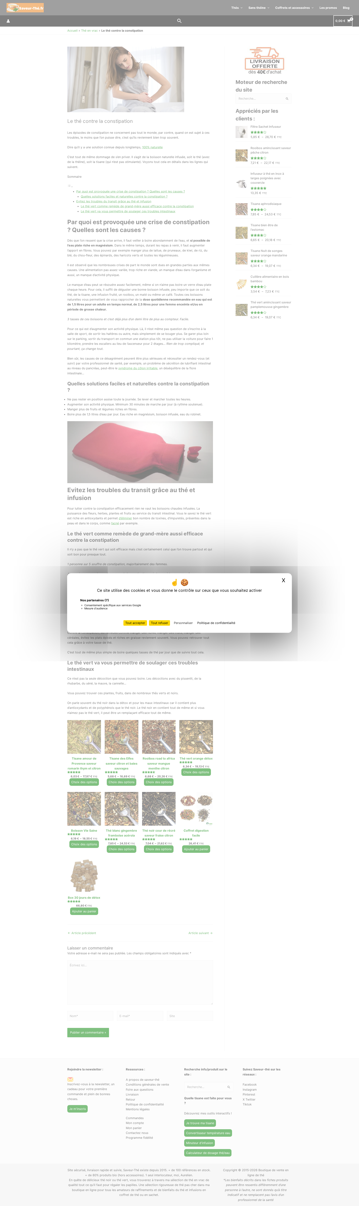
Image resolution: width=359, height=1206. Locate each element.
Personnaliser (183, 623)
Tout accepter (135, 623)
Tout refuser (159, 623)
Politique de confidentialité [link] (216, 623)
